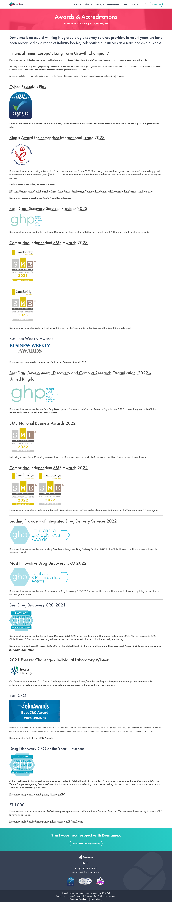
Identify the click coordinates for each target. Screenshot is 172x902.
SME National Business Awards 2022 (42, 423)
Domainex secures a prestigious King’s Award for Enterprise (40, 198)
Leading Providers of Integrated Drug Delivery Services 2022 (63, 521)
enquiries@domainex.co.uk (86, 872)
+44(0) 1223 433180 (86, 868)
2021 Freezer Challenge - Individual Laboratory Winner (59, 660)
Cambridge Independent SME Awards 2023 (48, 242)
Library (99, 4)
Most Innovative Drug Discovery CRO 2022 (48, 563)
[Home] (16, 4)
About (76, 4)
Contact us (156, 4)
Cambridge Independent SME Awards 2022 (48, 467)
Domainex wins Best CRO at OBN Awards (31, 738)
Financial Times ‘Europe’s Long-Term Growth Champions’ (59, 53)
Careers (125, 4)
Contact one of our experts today (86, 843)
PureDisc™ (135, 4)
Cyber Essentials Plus (27, 87)
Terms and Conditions (79, 899)
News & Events (113, 4)
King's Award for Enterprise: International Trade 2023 (57, 137)
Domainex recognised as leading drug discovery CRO (37, 794)
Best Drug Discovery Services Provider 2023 (48, 208)
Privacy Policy (96, 899)
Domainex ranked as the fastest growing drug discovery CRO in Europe (46, 821)
